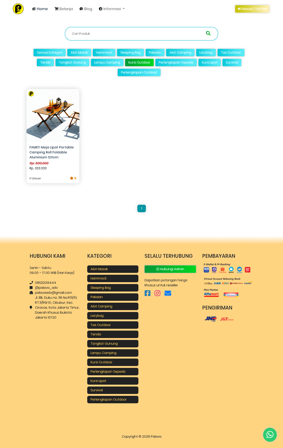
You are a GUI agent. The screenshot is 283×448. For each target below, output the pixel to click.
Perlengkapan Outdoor (139, 72)
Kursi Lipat (210, 62)
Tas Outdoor (231, 52)
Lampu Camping (107, 62)
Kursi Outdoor (139, 62)
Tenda (45, 62)
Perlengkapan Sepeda (176, 62)
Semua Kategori (49, 52)
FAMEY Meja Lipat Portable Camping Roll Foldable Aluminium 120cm (51, 152)
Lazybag (206, 52)
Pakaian (155, 52)
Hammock (104, 52)
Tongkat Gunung (72, 62)
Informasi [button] (112, 8)
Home (42, 8)
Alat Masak (79, 52)
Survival (232, 62)
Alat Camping (180, 52)
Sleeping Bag (130, 52)
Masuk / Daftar (254, 8)
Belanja (66, 8)
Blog (87, 8)
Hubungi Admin (171, 269)
